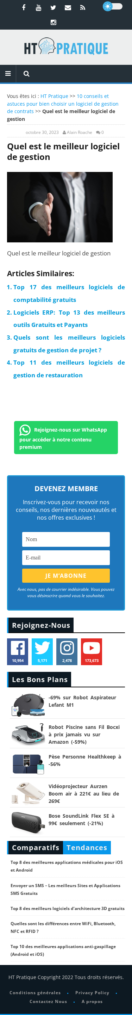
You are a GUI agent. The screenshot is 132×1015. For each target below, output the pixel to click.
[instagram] (53, 22)
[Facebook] (23, 7)
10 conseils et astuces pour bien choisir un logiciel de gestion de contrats (63, 104)
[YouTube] (38, 7)
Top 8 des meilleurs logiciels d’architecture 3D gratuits (68, 908)
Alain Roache (79, 132)
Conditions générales (35, 993)
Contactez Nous (48, 1001)
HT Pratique (54, 96)
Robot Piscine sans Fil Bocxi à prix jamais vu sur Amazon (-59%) (84, 734)
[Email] (68, 7)
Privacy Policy (92, 993)
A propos (92, 1001)
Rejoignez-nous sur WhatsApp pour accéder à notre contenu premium (63, 438)
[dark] (112, 6)
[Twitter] (53, 7)
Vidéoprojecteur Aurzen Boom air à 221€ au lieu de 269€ (84, 793)
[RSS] (82, 7)
